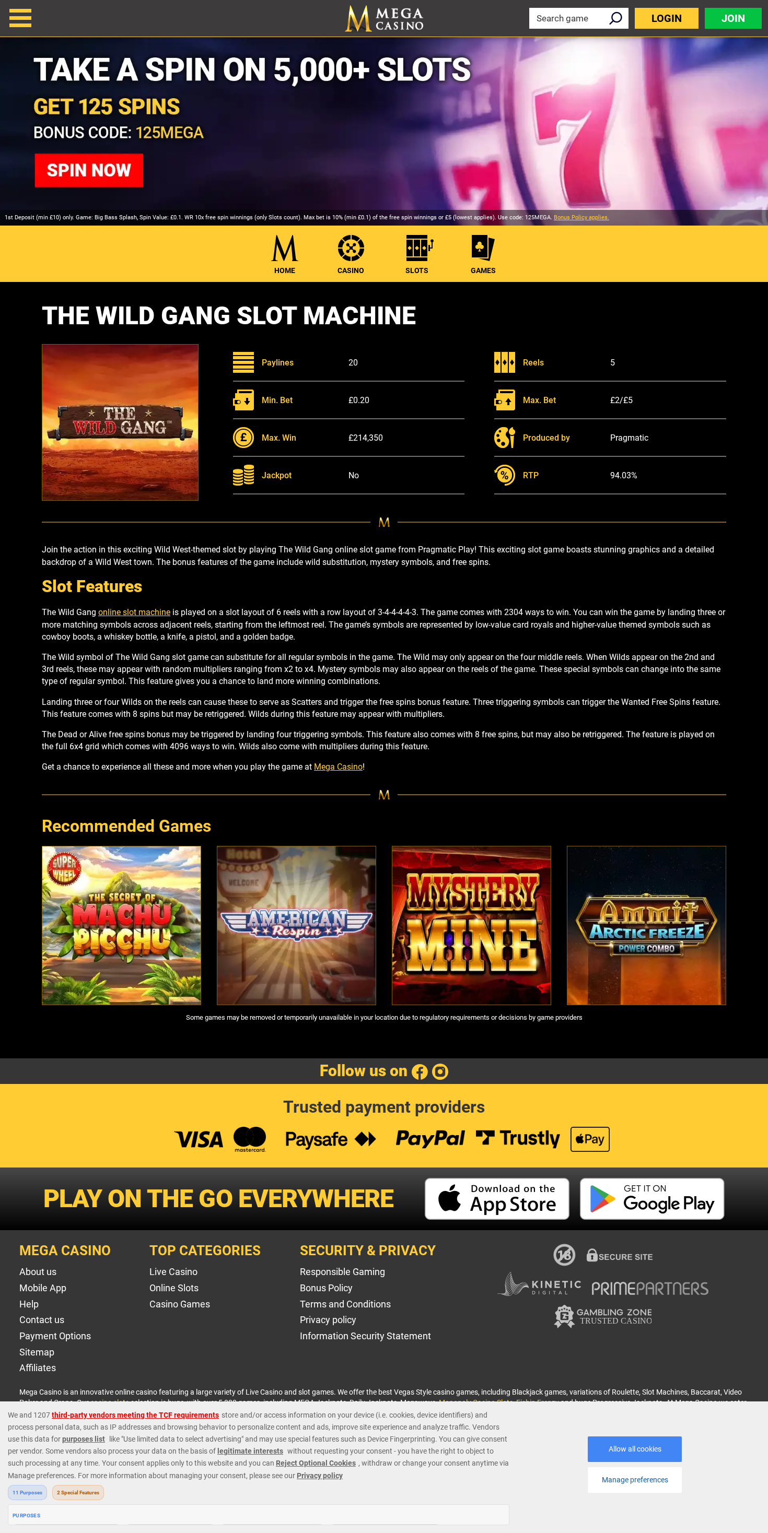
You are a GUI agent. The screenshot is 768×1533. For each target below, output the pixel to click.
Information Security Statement (365, 1335)
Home (284, 270)
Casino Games (179, 1304)
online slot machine (134, 612)
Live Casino (173, 1271)
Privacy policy (328, 1319)
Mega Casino (338, 767)
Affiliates (37, 1367)
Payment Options (55, 1335)
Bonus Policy (326, 1287)
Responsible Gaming (342, 1271)
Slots (416, 270)
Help (29, 1304)
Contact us (41, 1319)
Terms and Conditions (345, 1304)
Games (483, 270)
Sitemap (36, 1352)
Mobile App (42, 1287)
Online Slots (174, 1287)
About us (37, 1271)
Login (666, 18)
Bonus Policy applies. (581, 217)
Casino (351, 270)
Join (733, 18)
